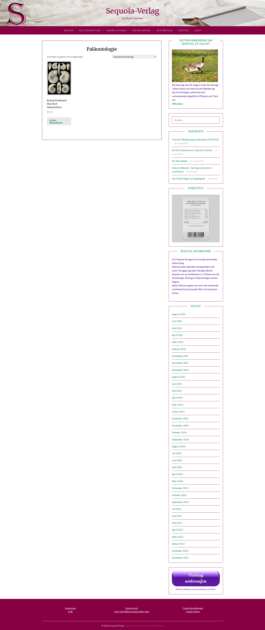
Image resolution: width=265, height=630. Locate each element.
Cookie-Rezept (193, 611)
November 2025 (180, 362)
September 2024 (180, 439)
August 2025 (178, 376)
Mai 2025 (177, 390)
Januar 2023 (178, 543)
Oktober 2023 (179, 495)
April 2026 (177, 335)
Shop (198, 30)
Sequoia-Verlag (132, 10)
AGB (70, 611)
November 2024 (180, 425)
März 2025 (177, 404)
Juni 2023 (177, 516)
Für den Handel (141, 30)
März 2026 (177, 342)
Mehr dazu (177, 103)
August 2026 (178, 314)
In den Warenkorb (56, 121)
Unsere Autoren (116, 30)
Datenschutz (131, 608)
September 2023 (180, 502)
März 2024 (177, 481)
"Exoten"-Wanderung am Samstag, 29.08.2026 (195, 139)
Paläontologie (102, 49)
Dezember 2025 (180, 356)
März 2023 (177, 536)
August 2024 (178, 446)
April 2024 (177, 474)
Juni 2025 (177, 383)
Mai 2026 (177, 328)
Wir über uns (164, 30)
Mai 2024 (177, 467)
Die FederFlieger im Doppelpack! (188, 178)
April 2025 (177, 397)
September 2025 (180, 369)
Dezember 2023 (180, 488)
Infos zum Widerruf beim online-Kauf (131, 611)
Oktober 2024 (179, 432)
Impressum (70, 608)
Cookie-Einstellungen (192, 608)
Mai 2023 (177, 522)
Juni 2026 (177, 321)
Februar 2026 (179, 349)
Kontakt (183, 30)
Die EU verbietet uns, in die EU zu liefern (192, 150)
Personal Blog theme (153, 625)
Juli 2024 (176, 453)
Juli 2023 (176, 509)
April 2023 (177, 529)
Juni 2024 (177, 460)
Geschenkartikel (90, 30)
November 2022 (180, 557)
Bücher (68, 30)
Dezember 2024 (180, 418)
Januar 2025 (178, 411)
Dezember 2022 (180, 550)
